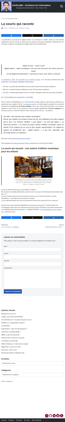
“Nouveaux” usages (24, 28)
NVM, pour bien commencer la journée (12, 338)
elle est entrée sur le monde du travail (28, 79)
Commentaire (8, 268)
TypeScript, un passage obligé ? (11, 332)
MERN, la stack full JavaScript (10, 335)
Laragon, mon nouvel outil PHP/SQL (12, 316)
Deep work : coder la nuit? (9, 350)
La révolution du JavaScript (9, 341)
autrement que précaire (36, 205)
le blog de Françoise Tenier (21, 143)
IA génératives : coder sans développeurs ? (14, 329)
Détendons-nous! (13, 28)
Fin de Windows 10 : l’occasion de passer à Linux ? (16, 319)
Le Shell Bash (5, 326)
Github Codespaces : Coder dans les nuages (14, 344)
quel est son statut (33, 207)
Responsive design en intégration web (12, 353)
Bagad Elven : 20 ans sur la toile (11, 347)
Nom (6, 246)
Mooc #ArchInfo (36, 420)
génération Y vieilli (9, 79)
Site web (6, 260)
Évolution (19, 420)
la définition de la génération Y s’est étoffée (20, 97)
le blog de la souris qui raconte (21, 138)
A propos (11, 420)
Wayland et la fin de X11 (8, 313)
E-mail (6, 253)
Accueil (3, 18)
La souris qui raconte (30, 104)
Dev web (27, 420)
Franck (5, 28)
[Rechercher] (61, 6)
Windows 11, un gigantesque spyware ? (13, 322)
